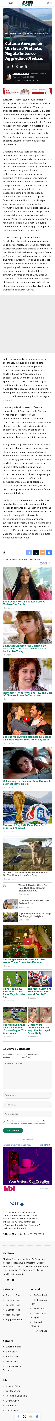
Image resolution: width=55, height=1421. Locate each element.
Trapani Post (13, 1300)
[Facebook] (4, 1280)
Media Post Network (27, 1225)
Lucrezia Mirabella (21, 74)
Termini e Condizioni (16, 1395)
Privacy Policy (13, 1386)
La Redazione (13, 1391)
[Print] (26, 66)
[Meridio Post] (27, 3)
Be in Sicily (11, 1351)
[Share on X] (17, 66)
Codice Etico (12, 1410)
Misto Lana (12, 1361)
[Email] (21, 66)
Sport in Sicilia (13, 1346)
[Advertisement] (27, 324)
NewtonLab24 (41, 1331)
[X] (8, 1280)
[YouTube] (13, 1280)
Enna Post (39, 1308)
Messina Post (13, 1314)
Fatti (8, 38)
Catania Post (13, 1310)
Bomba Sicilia (13, 1356)
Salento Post (13, 1305)
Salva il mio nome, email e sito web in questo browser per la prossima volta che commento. (26, 1122)
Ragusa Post (40, 1295)
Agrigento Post (14, 1319)
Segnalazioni (12, 1400)
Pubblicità (11, 1405)
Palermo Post (13, 1295)
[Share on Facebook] (12, 66)
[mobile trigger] (5, 3)
